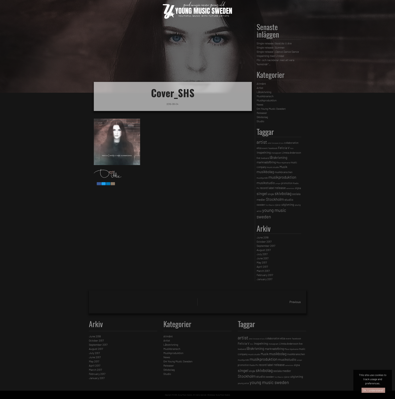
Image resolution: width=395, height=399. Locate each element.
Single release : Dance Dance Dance (278, 51)
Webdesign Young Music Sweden (219, 395)
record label (267, 188)
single (271, 193)
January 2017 (264, 279)
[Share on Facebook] (99, 183)
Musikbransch (265, 96)
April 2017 (262, 266)
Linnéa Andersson (291, 152)
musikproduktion (282, 177)
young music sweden (269, 382)
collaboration (291, 142)
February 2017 (265, 275)
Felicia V (284, 148)
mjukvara (285, 162)
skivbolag (283, 193)
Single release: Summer (271, 47)
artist (262, 142)
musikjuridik (262, 177)
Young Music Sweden (185, 395)
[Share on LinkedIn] (108, 183)
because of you (277, 143)
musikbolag (265, 172)
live (258, 157)
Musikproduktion (266, 100)
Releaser (262, 113)
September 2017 (266, 245)
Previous (295, 302)
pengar (278, 183)
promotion (286, 183)
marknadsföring (266, 162)
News (260, 104)
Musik (283, 167)
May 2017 (262, 262)
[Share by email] (113, 183)
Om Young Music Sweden (271, 108)
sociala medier (282, 371)
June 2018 (262, 237)
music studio (273, 167)
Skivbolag (262, 117)
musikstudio (266, 183)
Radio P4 (253, 365)
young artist (243, 383)
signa (298, 187)
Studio (260, 121)
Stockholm (275, 199)
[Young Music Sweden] (197, 19)
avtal (269, 143)
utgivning (287, 204)
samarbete (290, 188)
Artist (260, 87)
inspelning (264, 152)
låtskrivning (278, 157)
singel (262, 193)
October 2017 (264, 241)
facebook (272, 148)
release (280, 188)
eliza (259, 147)
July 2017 (262, 254)
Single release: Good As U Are (274, 43)
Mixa (278, 162)
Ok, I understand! (373, 390)
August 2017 (264, 250)
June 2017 (262, 258)
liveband (265, 158)
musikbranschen (283, 172)
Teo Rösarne (270, 205)
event (265, 148)
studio (289, 199)
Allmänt (261, 83)
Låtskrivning (264, 92)
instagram (276, 152)
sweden (261, 204)
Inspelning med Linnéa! (270, 55)
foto (291, 148)
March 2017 (263, 270)
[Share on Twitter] (103, 183)
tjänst (278, 205)
